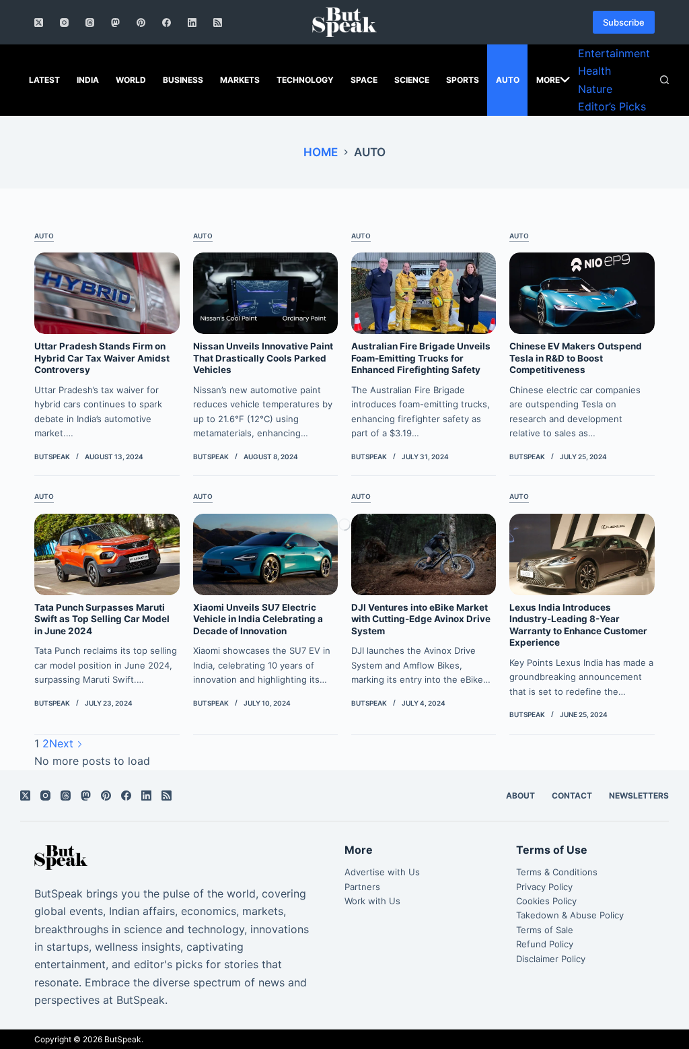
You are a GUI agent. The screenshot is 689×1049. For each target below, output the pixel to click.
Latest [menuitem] (44, 80)
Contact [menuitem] (572, 795)
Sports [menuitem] (462, 80)
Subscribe (624, 22)
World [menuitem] (131, 80)
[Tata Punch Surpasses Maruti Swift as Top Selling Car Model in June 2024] (106, 554)
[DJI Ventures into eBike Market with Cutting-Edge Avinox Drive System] (423, 554)
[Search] (664, 79)
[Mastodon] (115, 22)
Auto (44, 236)
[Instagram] (64, 22)
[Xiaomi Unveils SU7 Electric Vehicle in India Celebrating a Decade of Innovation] (265, 554)
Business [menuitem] (183, 80)
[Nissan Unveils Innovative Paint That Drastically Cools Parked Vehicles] (265, 293)
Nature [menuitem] (595, 89)
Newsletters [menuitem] (639, 795)
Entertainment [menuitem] (614, 53)
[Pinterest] (141, 22)
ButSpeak (122, 1039)
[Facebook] (166, 22)
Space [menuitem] (364, 80)
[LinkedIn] (192, 22)
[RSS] (217, 22)
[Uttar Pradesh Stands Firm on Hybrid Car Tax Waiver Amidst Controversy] (106, 293)
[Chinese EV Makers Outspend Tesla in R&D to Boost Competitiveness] (581, 293)
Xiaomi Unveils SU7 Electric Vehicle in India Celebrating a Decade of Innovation (258, 619)
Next (63, 743)
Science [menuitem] (411, 80)
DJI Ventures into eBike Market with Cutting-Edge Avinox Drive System (421, 619)
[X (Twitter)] (38, 22)
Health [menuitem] (594, 70)
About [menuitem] (520, 795)
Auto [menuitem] (507, 80)
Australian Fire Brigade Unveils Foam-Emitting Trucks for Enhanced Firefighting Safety (421, 358)
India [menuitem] (88, 80)
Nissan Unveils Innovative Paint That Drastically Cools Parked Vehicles (263, 358)
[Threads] (89, 22)
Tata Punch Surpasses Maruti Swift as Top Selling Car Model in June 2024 (102, 619)
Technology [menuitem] (305, 80)
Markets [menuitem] (240, 80)
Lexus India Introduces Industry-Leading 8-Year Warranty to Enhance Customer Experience (578, 625)
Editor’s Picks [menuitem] (612, 106)
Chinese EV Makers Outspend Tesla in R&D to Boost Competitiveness (575, 358)
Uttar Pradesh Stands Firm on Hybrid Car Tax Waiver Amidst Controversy (102, 358)
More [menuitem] (548, 80)
